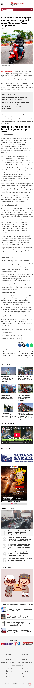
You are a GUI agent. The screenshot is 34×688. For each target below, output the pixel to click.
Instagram (26, 671)
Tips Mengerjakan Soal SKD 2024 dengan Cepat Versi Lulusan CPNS (19, 631)
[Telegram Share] (27, 345)
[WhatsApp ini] (31, 345)
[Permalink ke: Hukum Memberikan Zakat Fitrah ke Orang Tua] (17, 585)
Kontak (8, 659)
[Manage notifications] (30, 684)
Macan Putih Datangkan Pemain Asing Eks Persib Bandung (7, 379)
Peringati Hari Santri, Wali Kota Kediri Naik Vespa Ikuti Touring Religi (15, 103)
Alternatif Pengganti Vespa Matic (12, 330)
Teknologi (10, 608)
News (2, 603)
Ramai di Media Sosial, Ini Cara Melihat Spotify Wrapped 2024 (17, 616)
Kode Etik (25, 654)
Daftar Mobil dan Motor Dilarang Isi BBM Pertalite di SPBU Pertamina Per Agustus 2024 (25, 416)
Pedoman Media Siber (25, 662)
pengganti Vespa (7, 333)
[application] (17, 435)
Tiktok (9, 676)
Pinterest (9, 671)
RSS (26, 676)
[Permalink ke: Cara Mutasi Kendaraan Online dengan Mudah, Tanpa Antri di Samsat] (8, 407)
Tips (5, 603)
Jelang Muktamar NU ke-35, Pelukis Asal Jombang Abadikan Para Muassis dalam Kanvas (19, 539)
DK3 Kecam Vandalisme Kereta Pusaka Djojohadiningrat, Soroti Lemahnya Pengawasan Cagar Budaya (19, 546)
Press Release (8, 657)
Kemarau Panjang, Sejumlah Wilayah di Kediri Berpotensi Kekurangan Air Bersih (18, 553)
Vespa (19, 338)
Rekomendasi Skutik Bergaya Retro (12, 335)
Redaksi (8, 654)
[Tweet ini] (24, 345)
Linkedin (10, 674)
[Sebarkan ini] (20, 345)
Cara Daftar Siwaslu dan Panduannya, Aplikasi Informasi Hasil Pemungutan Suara (20, 624)
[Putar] (3, 442)
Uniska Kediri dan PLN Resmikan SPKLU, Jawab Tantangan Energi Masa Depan (8, 396)
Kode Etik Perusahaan (8, 662)
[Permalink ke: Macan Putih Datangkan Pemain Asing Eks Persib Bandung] (8, 371)
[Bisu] (28, 442)
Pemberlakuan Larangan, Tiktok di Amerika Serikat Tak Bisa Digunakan (8, 352)
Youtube (26, 674)
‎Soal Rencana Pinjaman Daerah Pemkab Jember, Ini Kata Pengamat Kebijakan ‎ (19, 532)
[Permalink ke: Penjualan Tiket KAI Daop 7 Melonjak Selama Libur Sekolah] (25, 371)
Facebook (10, 668)
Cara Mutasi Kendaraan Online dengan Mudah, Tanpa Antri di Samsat (14, 98)
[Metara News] (17, 4)
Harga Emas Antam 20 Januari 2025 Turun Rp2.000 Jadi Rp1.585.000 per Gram (25, 353)
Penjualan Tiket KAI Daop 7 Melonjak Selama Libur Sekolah (25, 378)
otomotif (27, 330)
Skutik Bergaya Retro (8, 338)
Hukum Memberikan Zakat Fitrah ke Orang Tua (17, 604)
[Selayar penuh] (31, 442)
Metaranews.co (19, 683)
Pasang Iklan (25, 659)
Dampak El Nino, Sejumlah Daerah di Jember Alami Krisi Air (20, 559)
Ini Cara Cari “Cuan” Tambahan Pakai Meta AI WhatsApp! (20, 610)
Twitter (26, 668)
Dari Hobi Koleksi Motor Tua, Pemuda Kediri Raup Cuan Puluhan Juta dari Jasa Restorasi (25, 397)
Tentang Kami (25, 657)
